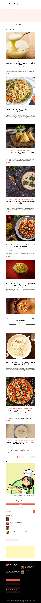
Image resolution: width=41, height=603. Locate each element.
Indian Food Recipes (22, 2)
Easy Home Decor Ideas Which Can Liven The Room (18, 531)
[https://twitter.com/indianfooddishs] (12, 540)
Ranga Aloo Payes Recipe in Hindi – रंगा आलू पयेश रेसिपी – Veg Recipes (20, 443)
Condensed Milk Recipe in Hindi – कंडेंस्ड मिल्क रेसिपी (20, 64)
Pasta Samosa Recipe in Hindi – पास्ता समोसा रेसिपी (20, 153)
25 (8, 591)
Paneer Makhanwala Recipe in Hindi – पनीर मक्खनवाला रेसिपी (20, 319)
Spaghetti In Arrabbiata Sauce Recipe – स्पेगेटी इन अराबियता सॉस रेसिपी (20, 246)
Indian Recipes (17, 61)
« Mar (7, 596)
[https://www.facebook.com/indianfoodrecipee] (7, 540)
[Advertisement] (20, 15)
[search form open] (34, 3)
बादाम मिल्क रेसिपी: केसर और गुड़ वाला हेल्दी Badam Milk (30, 571)
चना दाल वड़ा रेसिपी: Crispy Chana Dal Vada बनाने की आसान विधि (29, 567)
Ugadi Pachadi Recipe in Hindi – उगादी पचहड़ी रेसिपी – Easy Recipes (20, 526)
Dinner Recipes (15, 106)
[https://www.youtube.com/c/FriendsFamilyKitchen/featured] (14, 540)
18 (8, 589)
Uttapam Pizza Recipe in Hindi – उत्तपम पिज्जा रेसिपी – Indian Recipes (20, 411)
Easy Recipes (12, 61)
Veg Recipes (20, 107)
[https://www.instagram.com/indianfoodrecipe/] (9, 540)
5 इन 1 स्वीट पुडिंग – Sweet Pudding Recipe (16, 522)
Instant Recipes (23, 61)
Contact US (20, 504)
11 (8, 587)
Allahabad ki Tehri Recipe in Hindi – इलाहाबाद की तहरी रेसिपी (20, 110)
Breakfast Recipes (9, 106)
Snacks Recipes (23, 150)
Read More (7, 73)
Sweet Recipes (28, 61)
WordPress (23, 601)
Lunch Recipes (31, 106)
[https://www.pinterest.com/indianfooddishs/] (17, 540)
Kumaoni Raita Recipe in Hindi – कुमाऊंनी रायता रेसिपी (20, 202)
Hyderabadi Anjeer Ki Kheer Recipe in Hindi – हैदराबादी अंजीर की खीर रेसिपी (20, 363)
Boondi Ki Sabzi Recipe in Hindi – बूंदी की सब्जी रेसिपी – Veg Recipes (20, 284)
